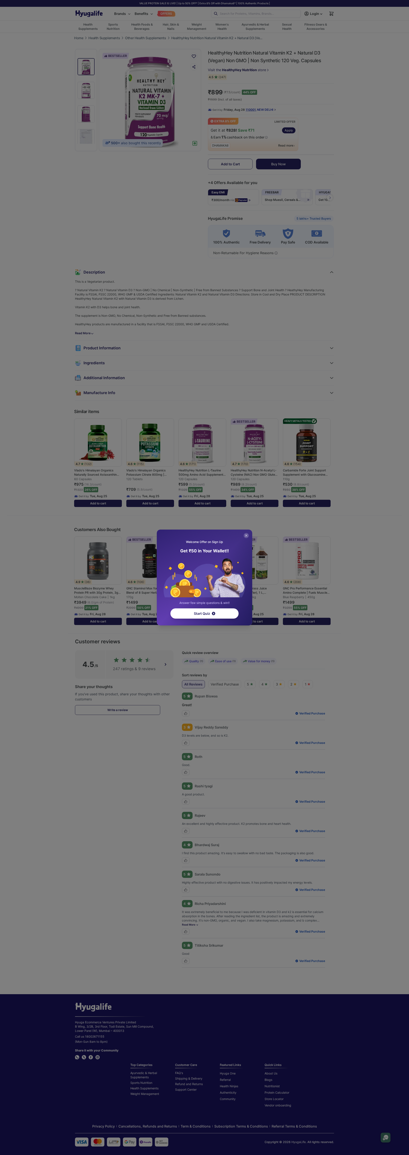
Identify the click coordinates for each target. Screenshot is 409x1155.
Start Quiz (202, 613)
